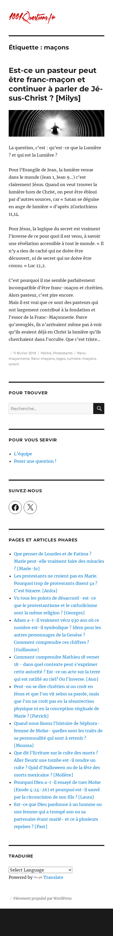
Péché (46, 353)
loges (60, 358)
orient (14, 364)
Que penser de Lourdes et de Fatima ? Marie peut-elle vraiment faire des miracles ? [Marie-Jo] (59, 561)
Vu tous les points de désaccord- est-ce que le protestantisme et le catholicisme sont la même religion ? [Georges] (55, 605)
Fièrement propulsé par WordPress (42, 898)
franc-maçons (43, 358)
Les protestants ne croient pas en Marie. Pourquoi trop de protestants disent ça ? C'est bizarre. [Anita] (55, 583)
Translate (53, 877)
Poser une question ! (35, 461)
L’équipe (23, 453)
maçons (89, 358)
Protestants (63, 353)
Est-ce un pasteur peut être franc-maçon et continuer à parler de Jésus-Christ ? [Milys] (56, 84)
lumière (74, 358)
